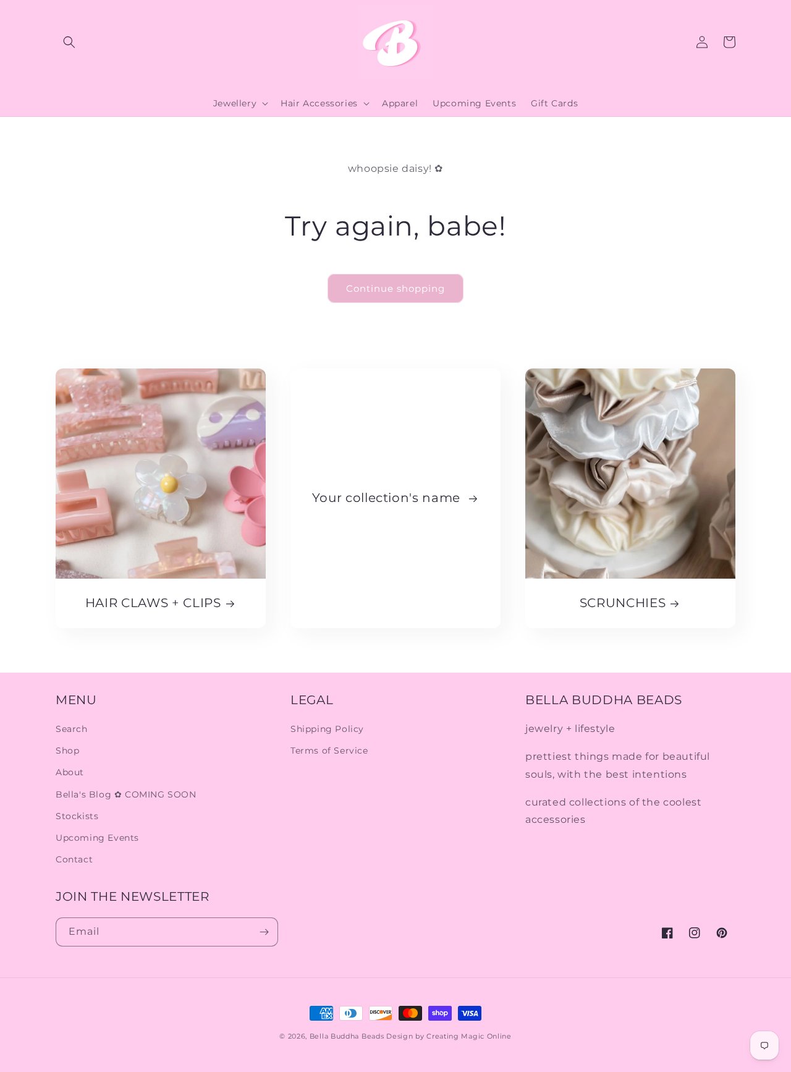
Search (72, 728)
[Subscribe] (263, 932)
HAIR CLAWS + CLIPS (153, 602)
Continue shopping (395, 288)
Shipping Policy (327, 728)
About (70, 772)
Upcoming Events (97, 837)
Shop (67, 750)
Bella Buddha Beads (347, 1036)
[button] (69, 42)
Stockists (77, 816)
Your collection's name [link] (388, 497)
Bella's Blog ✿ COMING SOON (126, 794)
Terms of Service (329, 750)
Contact (74, 859)
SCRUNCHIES (623, 602)
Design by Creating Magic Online (449, 1036)
